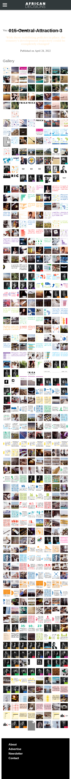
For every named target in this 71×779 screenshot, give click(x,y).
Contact (14, 758)
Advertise (15, 749)
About (13, 744)
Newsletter (16, 753)
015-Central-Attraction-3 (35, 30)
